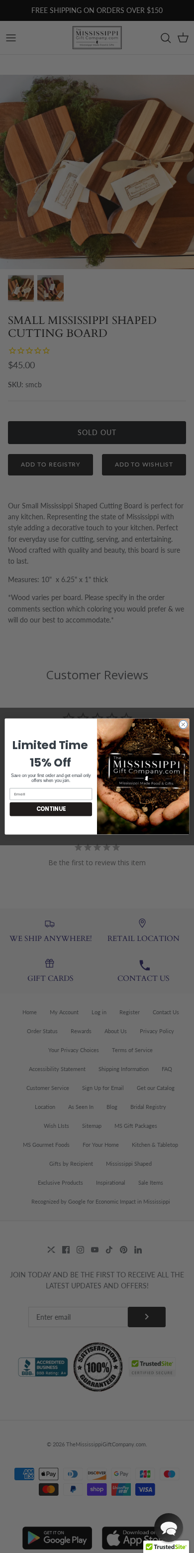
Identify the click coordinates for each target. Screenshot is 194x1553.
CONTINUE (51, 809)
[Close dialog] (183, 724)
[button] (168, 1527)
